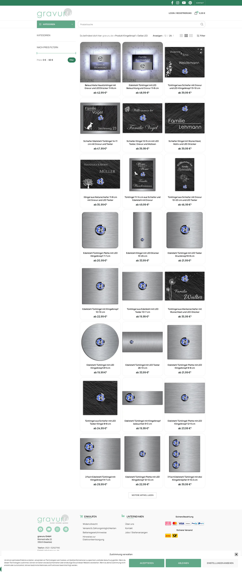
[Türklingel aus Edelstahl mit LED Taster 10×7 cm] (142, 286)
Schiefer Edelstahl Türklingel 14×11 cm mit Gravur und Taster (100, 143)
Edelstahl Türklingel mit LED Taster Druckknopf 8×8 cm (185, 254)
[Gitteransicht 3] (186, 36)
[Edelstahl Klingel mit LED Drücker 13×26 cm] (142, 230)
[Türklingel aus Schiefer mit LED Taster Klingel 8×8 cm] (100, 398)
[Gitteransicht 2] (181, 36)
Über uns (129, 523)
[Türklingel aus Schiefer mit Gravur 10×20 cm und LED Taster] (185, 174)
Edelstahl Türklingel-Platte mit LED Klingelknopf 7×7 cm (100, 254)
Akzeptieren (147, 563)
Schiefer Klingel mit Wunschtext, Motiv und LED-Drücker (185, 143)
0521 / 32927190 (52, 547)
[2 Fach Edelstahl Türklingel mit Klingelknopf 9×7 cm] (100, 454)
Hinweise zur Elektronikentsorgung (93, 538)
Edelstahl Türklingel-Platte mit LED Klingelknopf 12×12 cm (142, 478)
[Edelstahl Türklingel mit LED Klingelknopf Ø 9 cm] (100, 342)
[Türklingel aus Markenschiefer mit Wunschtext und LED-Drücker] (185, 286)
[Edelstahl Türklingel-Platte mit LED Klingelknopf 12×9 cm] (185, 398)
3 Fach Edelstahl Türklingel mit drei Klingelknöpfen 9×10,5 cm (185, 478)
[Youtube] (49, 529)
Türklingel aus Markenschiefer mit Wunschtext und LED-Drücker (185, 310)
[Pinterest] (66, 529)
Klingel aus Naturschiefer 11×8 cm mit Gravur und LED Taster (100, 199)
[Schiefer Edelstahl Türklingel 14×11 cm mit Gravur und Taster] (100, 118)
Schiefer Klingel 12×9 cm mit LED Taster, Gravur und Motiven (143, 143)
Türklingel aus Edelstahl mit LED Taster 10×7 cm (142, 310)
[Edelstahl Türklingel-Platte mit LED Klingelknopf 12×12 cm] (142, 454)
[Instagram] (57, 529)
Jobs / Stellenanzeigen (136, 532)
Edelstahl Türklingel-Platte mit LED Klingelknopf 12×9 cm (185, 422)
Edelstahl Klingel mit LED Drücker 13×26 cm (142, 254)
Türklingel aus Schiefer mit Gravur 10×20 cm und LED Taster (185, 199)
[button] (236, 554)
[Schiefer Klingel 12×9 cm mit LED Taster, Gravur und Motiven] (142, 118)
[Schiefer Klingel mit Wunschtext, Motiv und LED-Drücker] (185, 118)
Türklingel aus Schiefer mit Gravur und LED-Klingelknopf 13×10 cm (185, 87)
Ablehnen (183, 563)
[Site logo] (54, 12)
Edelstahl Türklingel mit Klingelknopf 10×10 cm (100, 310)
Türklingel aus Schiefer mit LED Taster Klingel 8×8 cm (100, 422)
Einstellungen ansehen (220, 563)
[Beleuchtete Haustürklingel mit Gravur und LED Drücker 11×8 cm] (100, 62)
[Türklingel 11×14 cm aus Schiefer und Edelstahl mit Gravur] (142, 174)
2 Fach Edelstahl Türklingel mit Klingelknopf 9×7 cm (100, 478)
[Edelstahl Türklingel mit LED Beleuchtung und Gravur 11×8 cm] (142, 62)
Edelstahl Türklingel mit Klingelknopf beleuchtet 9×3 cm (143, 422)
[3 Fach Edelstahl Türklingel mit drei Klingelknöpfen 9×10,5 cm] (185, 454)
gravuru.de (108, 35)
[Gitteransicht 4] (191, 36)
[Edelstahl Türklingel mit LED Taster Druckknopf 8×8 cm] (185, 230)
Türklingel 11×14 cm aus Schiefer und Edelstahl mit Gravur (142, 199)
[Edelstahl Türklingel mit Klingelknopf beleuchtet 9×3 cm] (142, 398)
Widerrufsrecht (90, 523)
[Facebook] (40, 529)
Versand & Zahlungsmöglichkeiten (99, 528)
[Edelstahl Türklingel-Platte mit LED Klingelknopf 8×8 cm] (185, 342)
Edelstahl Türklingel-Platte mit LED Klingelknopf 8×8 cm (185, 366)
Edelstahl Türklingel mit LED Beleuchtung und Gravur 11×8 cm (142, 87)
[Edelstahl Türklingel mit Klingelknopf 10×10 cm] (100, 286)
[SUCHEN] (202, 24)
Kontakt (129, 528)
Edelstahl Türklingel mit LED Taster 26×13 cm (142, 366)
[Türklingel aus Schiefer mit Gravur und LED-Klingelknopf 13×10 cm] (185, 62)
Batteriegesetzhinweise (95, 532)
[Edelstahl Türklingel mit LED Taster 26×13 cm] (142, 342)
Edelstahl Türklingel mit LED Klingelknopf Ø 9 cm (100, 366)
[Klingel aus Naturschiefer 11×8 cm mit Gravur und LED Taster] (100, 174)
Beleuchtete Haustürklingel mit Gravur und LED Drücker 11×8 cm (100, 87)
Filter (72, 60)
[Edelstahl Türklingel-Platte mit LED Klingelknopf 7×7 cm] (100, 230)
